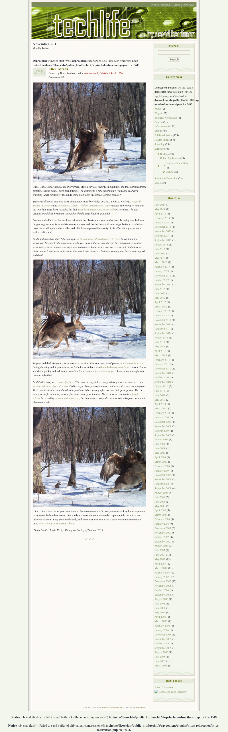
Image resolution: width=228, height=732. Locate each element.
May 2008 (160, 506)
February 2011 (162, 359)
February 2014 (162, 218)
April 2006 (160, 616)
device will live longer (102, 371)
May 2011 (160, 346)
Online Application (170, 158)
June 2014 (160, 204)
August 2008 (161, 492)
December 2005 (163, 634)
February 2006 (162, 625)
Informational (91, 73)
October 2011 (162, 328)
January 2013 (162, 271)
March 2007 (161, 568)
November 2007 (163, 532)
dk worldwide (139, 707)
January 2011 (162, 364)
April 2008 (160, 510)
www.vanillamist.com (112, 707)
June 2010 (160, 395)
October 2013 (162, 235)
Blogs (158, 113)
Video (122, 73)
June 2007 (160, 554)
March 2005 (161, 665)
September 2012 (163, 284)
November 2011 (163, 324)
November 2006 (163, 585)
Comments (167, 687)
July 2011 (160, 342)
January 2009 (162, 470)
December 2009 (163, 421)
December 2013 (163, 226)
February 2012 (162, 311)
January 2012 (162, 315)
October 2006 (162, 590)
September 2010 (163, 382)
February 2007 (162, 572)
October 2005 (162, 643)
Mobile (158, 130)
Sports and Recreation (166, 178)
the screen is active (133, 363)
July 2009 (160, 443)
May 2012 (160, 297)
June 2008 (160, 501)
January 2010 (162, 417)
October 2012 (162, 280)
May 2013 (160, 258)
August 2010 (161, 386)
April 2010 (160, 404)
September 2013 (163, 240)
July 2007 (160, 550)
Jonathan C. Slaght (68, 205)
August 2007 (161, 545)
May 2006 (160, 612)
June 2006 (160, 608)
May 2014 (160, 209)
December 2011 (163, 320)
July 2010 (160, 390)
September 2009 (163, 435)
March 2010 (161, 408)
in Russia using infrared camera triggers (98, 239)
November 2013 (163, 231)
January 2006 (162, 630)
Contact (189, 4)
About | (165, 4)
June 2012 (160, 293)
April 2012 (160, 302)
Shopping (160, 144)
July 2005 (160, 656)
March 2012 (161, 306)
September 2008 (163, 488)
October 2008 (162, 483)
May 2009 (160, 452)
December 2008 (163, 474)
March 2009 (161, 461)
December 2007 (163, 528)
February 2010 (162, 412)
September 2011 (163, 333)
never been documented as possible (96, 209)
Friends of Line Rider (177, 163)
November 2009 (163, 426)
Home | (155, 4)
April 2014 (160, 213)
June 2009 (160, 448)
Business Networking (166, 117)
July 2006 (160, 603)
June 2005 (160, 661)
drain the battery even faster (114, 367)
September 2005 (163, 648)
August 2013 (161, 244)
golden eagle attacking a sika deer (50, 386)
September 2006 (163, 594)
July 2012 (160, 289)
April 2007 (160, 563)
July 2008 (160, 497)
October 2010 (162, 377)
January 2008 (162, 523)
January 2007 (162, 577)
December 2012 (163, 275)
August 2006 (161, 599)
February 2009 (162, 466)
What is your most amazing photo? (57, 523)
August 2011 (161, 337)
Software (159, 148)
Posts (157, 687)
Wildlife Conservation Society (95, 205)
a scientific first (65, 382)
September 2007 (163, 541)
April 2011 (160, 351)
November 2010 (163, 373)
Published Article (108, 73)
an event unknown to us (67, 398)
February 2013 (162, 266)
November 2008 (163, 479)
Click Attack (58, 68)
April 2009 (160, 457)
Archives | (177, 4)
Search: (174, 45)
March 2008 (161, 514)
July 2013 (160, 249)
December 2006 (163, 581)
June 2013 (160, 253)
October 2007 (162, 537)
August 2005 (161, 652)
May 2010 (160, 399)
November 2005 (163, 639)
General (159, 122)
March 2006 (161, 621)
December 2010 (163, 368)
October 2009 (162, 430)
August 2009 (161, 439)
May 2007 (160, 559)
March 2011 (161, 355)
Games (169, 171)
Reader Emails (162, 139)
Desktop (164, 154)
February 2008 (162, 519)
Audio (158, 108)
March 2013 (161, 262)
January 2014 (162, 222)
